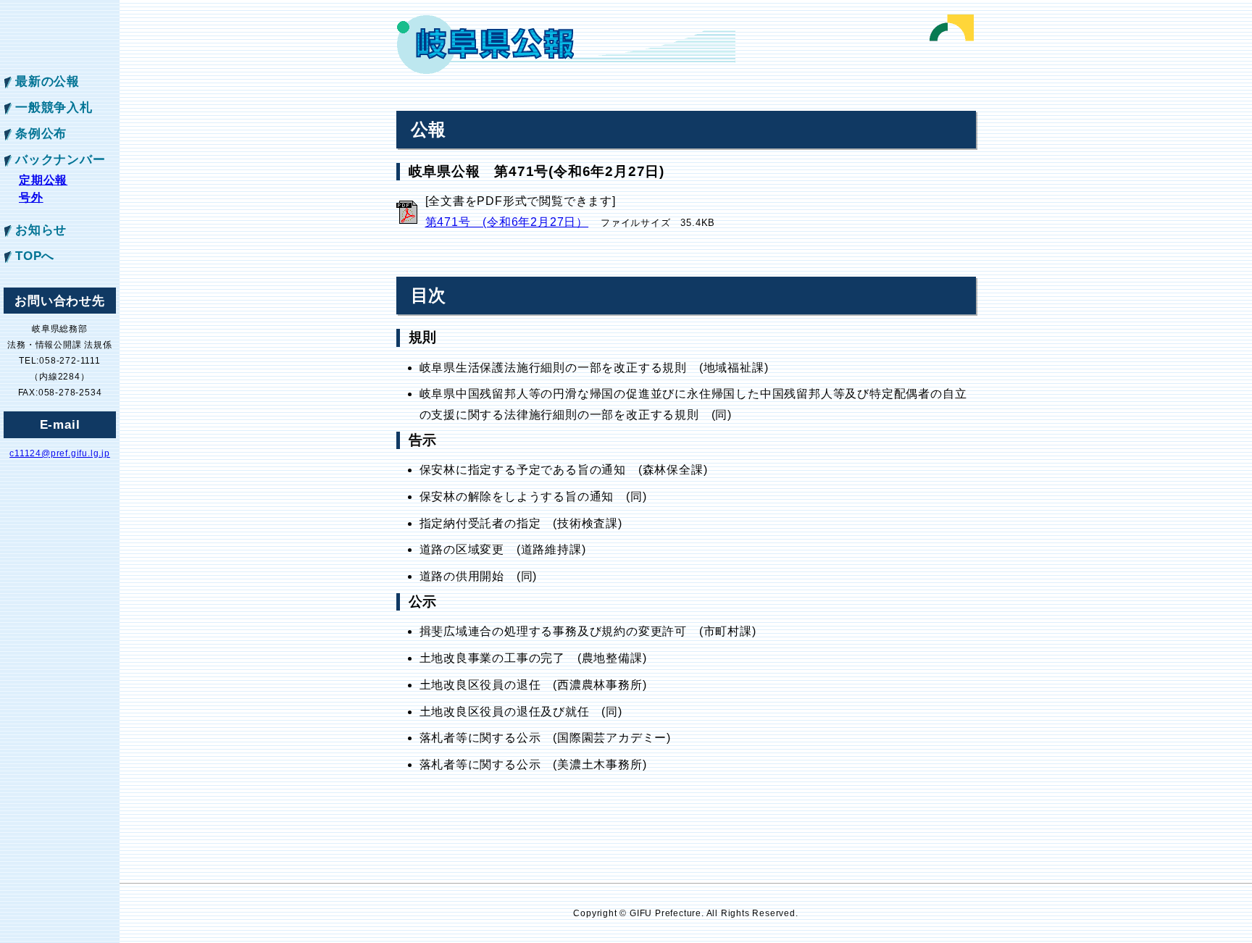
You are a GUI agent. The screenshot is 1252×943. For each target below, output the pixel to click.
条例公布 (41, 133)
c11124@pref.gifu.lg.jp (59, 453)
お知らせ (41, 229)
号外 (31, 197)
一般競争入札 (54, 107)
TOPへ (34, 255)
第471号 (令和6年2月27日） (507, 222)
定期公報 (43, 180)
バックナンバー (60, 159)
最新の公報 (47, 81)
